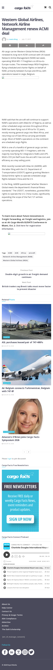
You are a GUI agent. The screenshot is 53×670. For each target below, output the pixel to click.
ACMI (10, 253)
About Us (6, 604)
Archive (5, 626)
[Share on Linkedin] (27, 45)
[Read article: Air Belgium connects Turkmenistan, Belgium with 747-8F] (26, 367)
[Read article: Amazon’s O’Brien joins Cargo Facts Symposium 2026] (26, 416)
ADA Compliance (9, 618)
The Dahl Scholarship (11, 629)
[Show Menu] (3, 7)
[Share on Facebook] (10, 45)
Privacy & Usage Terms (12, 615)
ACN (16, 253)
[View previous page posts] (24, 452)
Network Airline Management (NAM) (18, 257)
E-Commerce (9, 432)
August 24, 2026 (8, 346)
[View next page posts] (29, 452)
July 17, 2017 (26, 39)
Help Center (7, 608)
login (9, 458)
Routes (7, 383)
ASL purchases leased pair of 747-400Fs (22, 342)
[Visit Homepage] (24, 7)
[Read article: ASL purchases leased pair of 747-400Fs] (26, 322)
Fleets (6, 337)
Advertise (6, 622)
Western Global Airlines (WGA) (15, 260)
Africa (23, 253)
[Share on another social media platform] (43, 45)
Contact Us (7, 611)
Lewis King (13, 39)
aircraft (32, 253)
